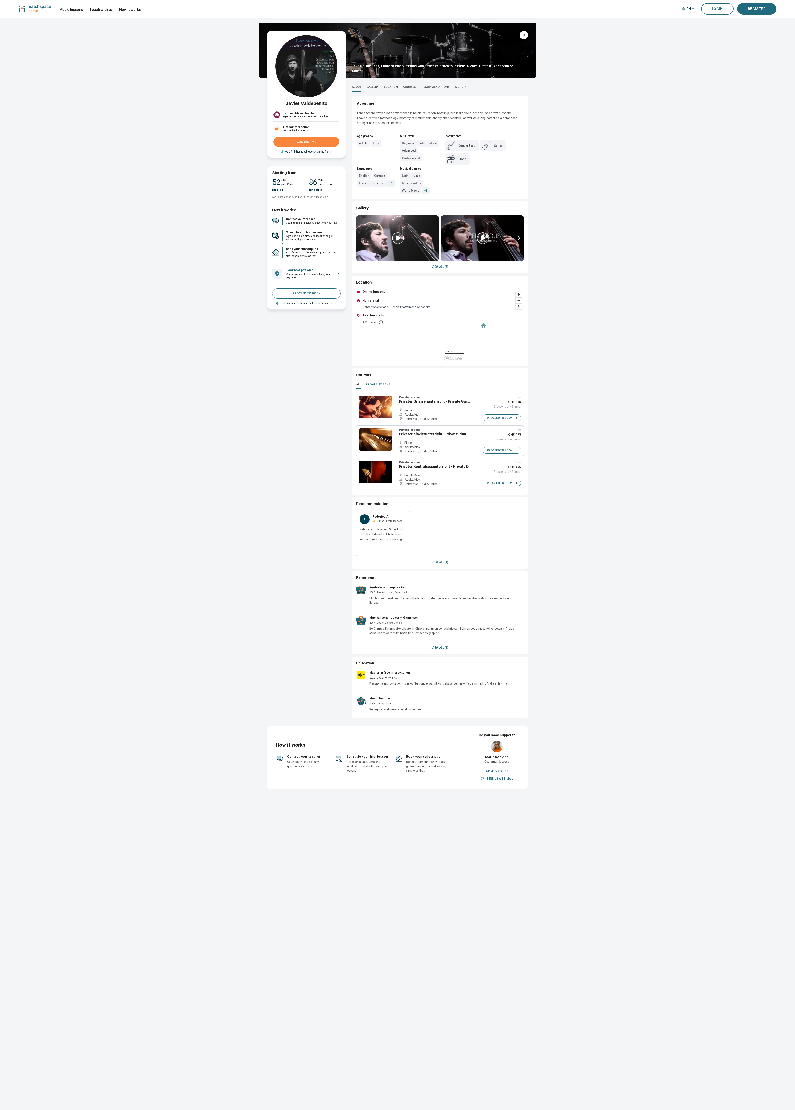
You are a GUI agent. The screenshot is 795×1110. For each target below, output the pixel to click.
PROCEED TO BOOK (306, 293)
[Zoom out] (519, 300)
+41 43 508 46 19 (497, 771)
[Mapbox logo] (453, 358)
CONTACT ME (306, 142)
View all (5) (440, 266)
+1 (391, 183)
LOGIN (717, 9)
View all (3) (440, 647)
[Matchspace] (35, 8)
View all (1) (440, 562)
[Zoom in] (519, 294)
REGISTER (757, 9)
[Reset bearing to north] (519, 306)
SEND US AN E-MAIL (500, 778)
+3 (426, 190)
